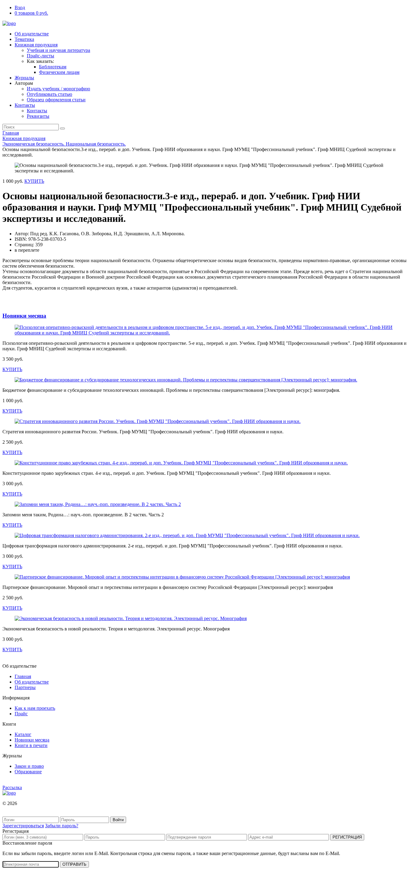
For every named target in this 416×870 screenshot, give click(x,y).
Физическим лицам (59, 72)
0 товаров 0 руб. (31, 13)
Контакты (25, 105)
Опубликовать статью (49, 94)
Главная (10, 132)
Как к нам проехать (35, 708)
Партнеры (25, 687)
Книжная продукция (36, 44)
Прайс (21, 713)
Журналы (24, 77)
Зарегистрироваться (23, 825)
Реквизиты (38, 116)
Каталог (23, 734)
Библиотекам (52, 66)
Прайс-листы (40, 55)
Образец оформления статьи (56, 99)
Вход (20, 7)
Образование (28, 771)
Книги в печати (31, 745)
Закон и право (29, 766)
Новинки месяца (24, 315)
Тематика (24, 39)
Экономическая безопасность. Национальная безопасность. (64, 143)
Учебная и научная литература (58, 50)
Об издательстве (32, 33)
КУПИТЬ (34, 181)
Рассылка (12, 787)
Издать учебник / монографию (58, 88)
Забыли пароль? (61, 825)
